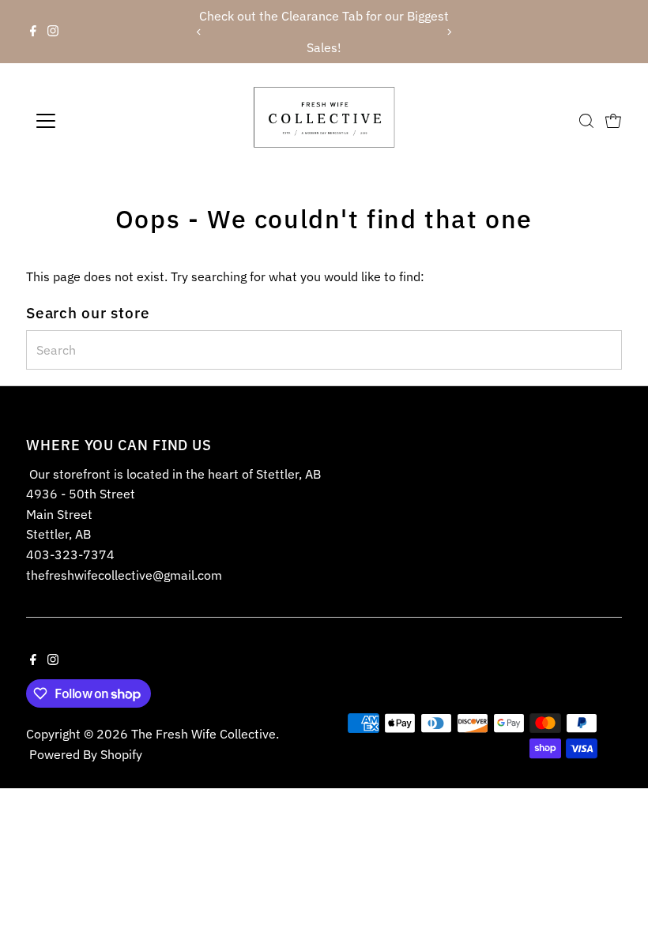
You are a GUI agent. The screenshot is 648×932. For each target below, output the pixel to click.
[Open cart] (613, 121)
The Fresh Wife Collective (203, 734)
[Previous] (199, 32)
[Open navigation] (97, 121)
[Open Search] (586, 121)
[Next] (449, 32)
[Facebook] (33, 32)
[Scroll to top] (616, 888)
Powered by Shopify (85, 754)
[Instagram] (52, 32)
